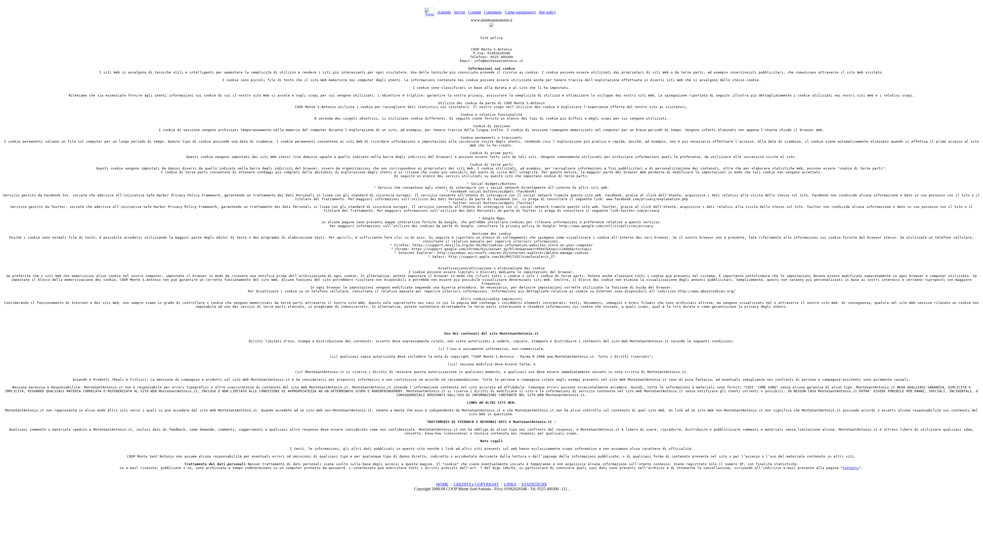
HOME (442, 484)
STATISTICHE (534, 484)
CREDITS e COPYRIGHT (476, 484)
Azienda (444, 12)
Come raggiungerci (520, 12)
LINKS (510, 484)
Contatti (474, 12)
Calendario (493, 12)
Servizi (459, 12)
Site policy (547, 12)
